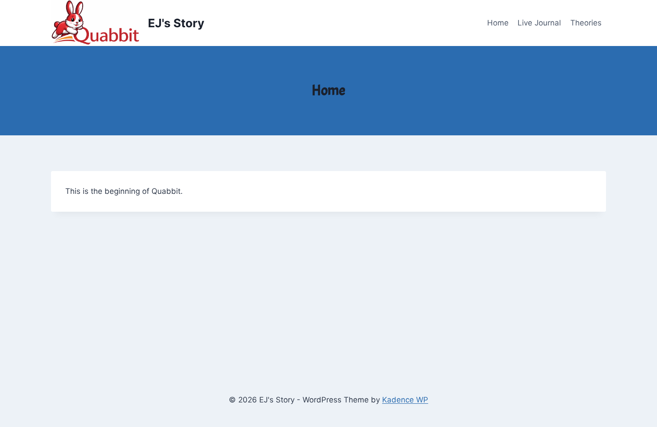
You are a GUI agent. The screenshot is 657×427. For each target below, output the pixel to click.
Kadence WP (405, 399)
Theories (586, 22)
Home (498, 22)
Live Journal (539, 22)
